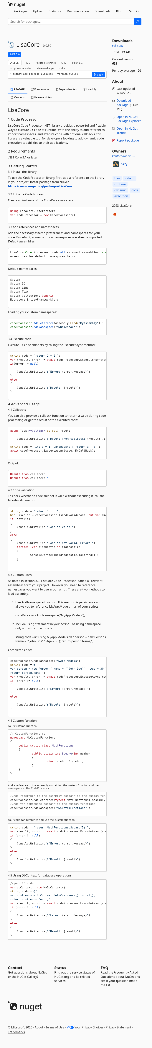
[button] (98, 74)
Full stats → (119, 45)
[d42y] (116, 164)
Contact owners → (123, 156)
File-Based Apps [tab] (45, 68)
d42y (124, 164)
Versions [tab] (19, 97)
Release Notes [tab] (43, 97)
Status (60, 967)
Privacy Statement (118, 1027)
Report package (128, 140)
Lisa (117, 178)
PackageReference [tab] (46, 62)
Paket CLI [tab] (77, 62)
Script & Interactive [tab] (20, 68)
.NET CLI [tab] (14, 62)
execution (121, 196)
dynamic (120, 190)
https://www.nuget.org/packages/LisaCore (40, 186)
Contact (15, 967)
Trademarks (16, 1032)
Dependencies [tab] (67, 89)
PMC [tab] (27, 62)
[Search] (137, 21)
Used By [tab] (91, 89)
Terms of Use (55, 1027)
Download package (124, 103)
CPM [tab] (64, 62)
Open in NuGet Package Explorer (129, 119)
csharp (130, 178)
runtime (120, 184)
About (39, 1027)
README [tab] (19, 89)
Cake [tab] (62, 68)
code (134, 190)
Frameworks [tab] (41, 89)
